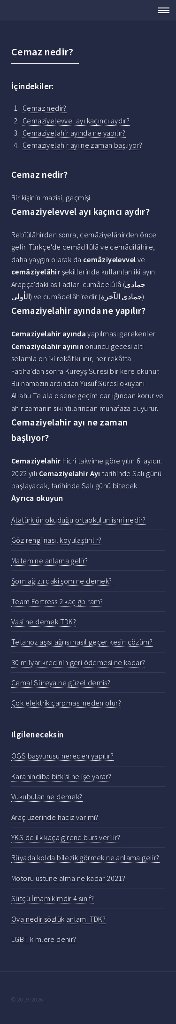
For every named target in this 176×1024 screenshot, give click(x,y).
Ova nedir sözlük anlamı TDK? (58, 919)
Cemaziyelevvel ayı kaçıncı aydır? (76, 120)
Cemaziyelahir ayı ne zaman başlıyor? (82, 145)
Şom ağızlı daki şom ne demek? (61, 580)
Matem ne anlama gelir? (49, 560)
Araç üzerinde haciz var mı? (55, 817)
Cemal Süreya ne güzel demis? (60, 682)
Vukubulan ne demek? (47, 796)
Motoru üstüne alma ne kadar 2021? (68, 878)
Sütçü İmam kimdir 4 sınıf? (52, 898)
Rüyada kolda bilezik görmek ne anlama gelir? (85, 857)
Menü (161, 10)
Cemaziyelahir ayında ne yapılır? (74, 132)
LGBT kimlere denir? (44, 939)
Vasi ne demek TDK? (43, 621)
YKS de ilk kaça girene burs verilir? (65, 837)
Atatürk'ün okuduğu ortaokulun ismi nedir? (78, 519)
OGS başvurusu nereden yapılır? (62, 755)
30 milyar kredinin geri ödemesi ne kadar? (78, 662)
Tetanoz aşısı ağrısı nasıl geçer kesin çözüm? (82, 641)
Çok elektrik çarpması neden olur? (66, 702)
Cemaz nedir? (45, 108)
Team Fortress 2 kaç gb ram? (57, 601)
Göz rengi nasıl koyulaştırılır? (56, 540)
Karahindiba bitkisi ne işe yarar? (61, 776)
